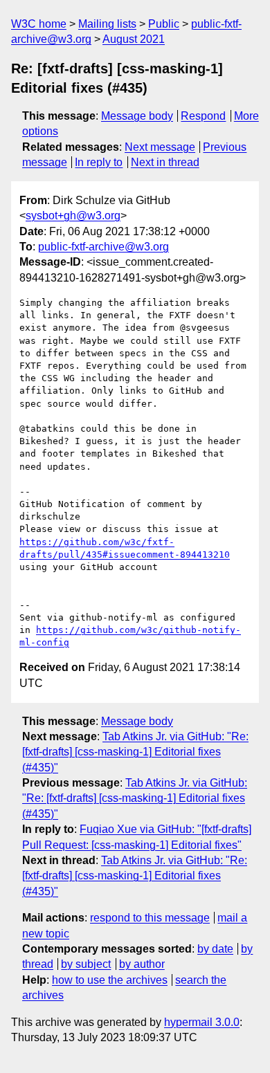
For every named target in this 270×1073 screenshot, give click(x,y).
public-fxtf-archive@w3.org (103, 247)
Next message (160, 147)
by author (142, 964)
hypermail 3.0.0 (202, 1022)
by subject (86, 964)
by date (215, 949)
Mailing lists (107, 24)
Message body (137, 116)
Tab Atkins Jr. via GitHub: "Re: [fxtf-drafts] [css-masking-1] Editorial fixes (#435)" (135, 752)
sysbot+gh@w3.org (73, 215)
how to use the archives (110, 980)
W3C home (38, 24)
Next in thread (165, 162)
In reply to (99, 162)
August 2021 (133, 39)
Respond (203, 116)
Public (163, 24)
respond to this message (150, 918)
